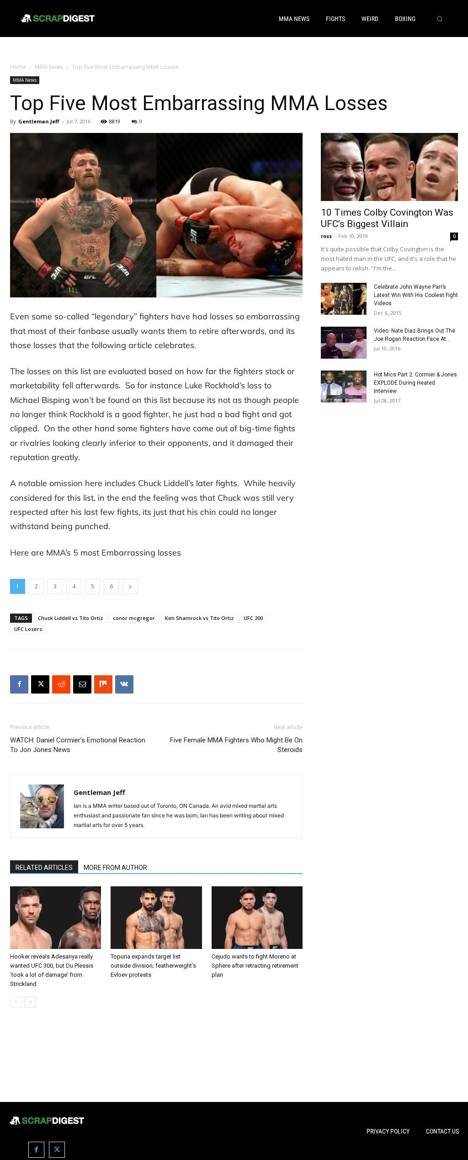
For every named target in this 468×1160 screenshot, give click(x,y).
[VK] (124, 684)
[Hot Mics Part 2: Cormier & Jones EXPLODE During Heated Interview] (344, 387)
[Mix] (103, 684)
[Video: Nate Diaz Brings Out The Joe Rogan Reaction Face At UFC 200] (344, 343)
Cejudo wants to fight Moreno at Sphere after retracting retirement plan (255, 965)
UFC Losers (28, 628)
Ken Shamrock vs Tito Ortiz (199, 617)
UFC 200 (253, 617)
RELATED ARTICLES (44, 867)
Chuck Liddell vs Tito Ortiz (70, 617)
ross (326, 236)
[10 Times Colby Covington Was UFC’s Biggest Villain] (389, 167)
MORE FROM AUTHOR (115, 867)
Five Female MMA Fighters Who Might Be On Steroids (236, 745)
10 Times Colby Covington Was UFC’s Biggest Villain (387, 218)
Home (18, 67)
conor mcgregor (134, 617)
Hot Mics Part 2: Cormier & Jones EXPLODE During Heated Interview (415, 382)
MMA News (49, 67)
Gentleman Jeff (38, 121)
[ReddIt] (61, 684)
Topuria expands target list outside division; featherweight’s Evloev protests (153, 965)
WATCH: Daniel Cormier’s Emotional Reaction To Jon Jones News (77, 745)
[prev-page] (15, 1002)
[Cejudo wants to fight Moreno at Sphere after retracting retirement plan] (257, 917)
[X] (40, 684)
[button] (439, 18)
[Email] (82, 684)
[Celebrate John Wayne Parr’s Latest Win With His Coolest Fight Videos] (344, 299)
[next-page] (30, 1002)
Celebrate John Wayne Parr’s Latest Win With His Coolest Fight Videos (416, 295)
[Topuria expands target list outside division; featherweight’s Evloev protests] (156, 917)
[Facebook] (19, 684)
